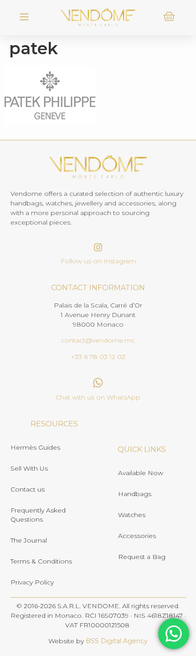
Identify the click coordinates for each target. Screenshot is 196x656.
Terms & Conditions (41, 561)
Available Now (140, 473)
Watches (131, 515)
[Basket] (169, 16)
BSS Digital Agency (117, 641)
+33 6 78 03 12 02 (98, 357)
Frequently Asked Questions (38, 514)
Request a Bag (141, 557)
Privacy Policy (32, 582)
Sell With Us (29, 468)
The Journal (28, 540)
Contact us (27, 489)
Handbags (134, 494)
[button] (24, 17)
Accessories (137, 536)
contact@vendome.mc (98, 340)
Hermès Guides (35, 447)
